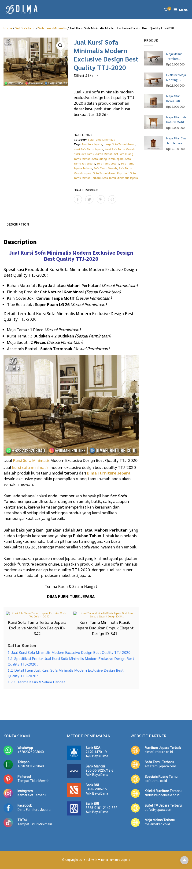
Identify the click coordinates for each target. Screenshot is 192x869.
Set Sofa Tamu (25, 28)
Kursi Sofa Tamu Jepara (88, 149)
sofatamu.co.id (156, 781)
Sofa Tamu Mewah (105, 168)
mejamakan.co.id (157, 824)
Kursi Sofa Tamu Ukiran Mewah (93, 154)
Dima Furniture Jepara (108, 472)
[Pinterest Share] (101, 199)
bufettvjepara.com (158, 810)
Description (18, 224)
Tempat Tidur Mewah (33, 781)
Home (8, 28)
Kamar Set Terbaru (32, 795)
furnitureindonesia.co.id (162, 795)
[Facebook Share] (78, 199)
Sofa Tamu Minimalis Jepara (120, 178)
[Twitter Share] (89, 199)
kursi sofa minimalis (30, 467)
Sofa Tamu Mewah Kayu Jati (111, 173)
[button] (60, 45)
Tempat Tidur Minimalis (35, 824)
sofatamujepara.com (160, 766)
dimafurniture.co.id (159, 752)
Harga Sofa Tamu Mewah (119, 144)
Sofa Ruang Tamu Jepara (108, 159)
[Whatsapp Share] (112, 199)
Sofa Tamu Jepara (108, 163)
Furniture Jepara (92, 144)
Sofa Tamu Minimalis (52, 28)
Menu (183, 10)
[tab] (18, 224)
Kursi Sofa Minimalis (31, 460)
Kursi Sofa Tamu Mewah (120, 149)
